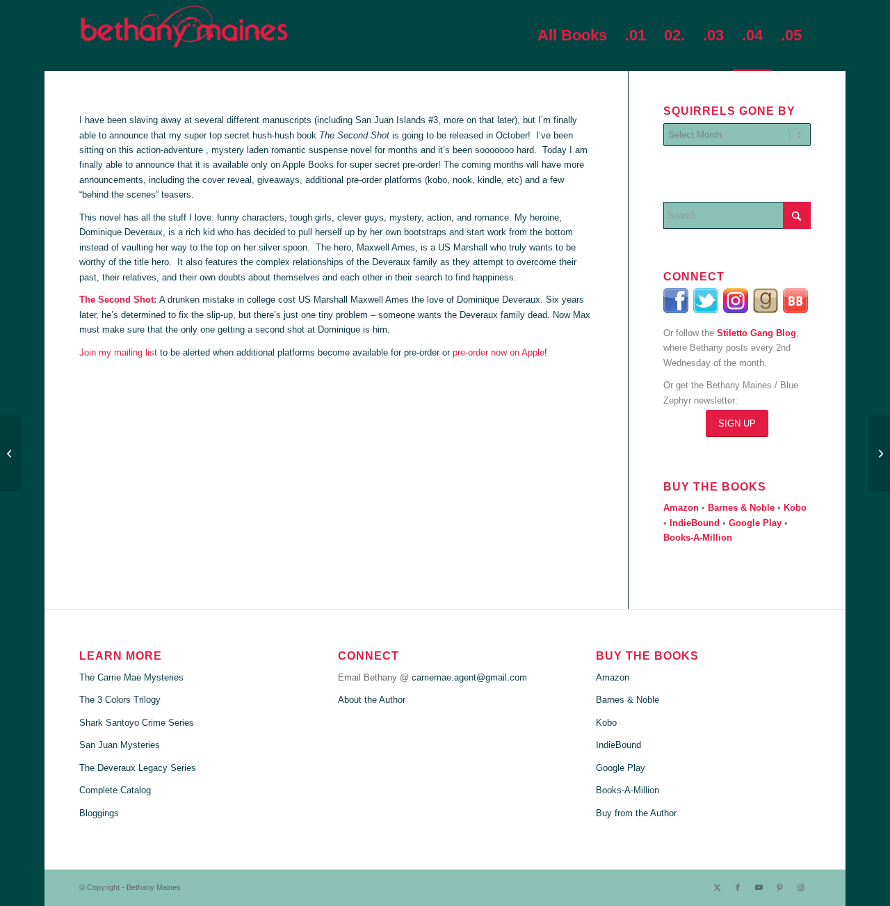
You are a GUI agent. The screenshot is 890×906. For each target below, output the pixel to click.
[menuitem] (572, 35)
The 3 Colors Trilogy (120, 699)
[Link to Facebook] (737, 887)
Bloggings (99, 813)
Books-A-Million (627, 790)
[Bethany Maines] (183, 35)
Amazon (612, 677)
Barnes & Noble (627, 699)
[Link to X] (716, 887)
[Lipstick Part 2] (879, 453)
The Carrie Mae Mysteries (131, 677)
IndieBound (618, 745)
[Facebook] (676, 310)
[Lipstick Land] (11, 453)
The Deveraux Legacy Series (137, 768)
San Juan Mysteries (119, 745)
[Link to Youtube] (758, 887)
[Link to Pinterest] (779, 887)
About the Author (371, 699)
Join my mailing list (118, 352)
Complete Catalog (115, 790)
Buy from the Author (636, 813)
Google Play (620, 768)
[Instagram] (738, 310)
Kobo (606, 722)
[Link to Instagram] (800, 887)
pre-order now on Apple (498, 352)
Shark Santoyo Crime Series (136, 722)
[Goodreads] (766, 310)
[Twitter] (706, 310)
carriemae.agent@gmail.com (469, 677)
